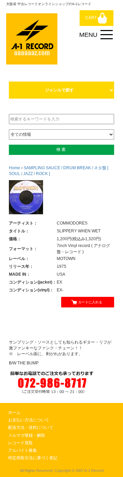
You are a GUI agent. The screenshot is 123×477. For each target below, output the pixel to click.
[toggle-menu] (106, 34)
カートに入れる (90, 302)
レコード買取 (20, 442)
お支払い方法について (28, 420)
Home (14, 167)
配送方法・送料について (30, 427)
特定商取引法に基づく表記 (32, 458)
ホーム (14, 412)
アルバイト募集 (22, 450)
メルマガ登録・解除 (26, 435)
